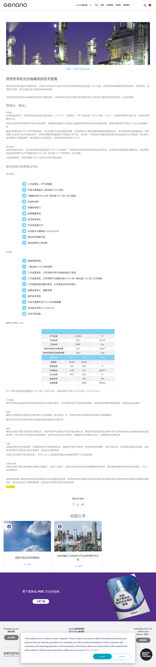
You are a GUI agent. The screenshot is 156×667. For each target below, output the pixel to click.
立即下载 (41, 601)
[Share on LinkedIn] (79, 505)
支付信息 (11, 637)
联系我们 (143, 640)
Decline (122, 656)
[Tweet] (82, 505)
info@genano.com (11, 629)
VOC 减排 (27, 564)
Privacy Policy (91, 650)
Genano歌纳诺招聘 (76, 629)
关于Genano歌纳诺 (76, 631)
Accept (102, 656)
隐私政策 (11, 631)
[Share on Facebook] (74, 505)
